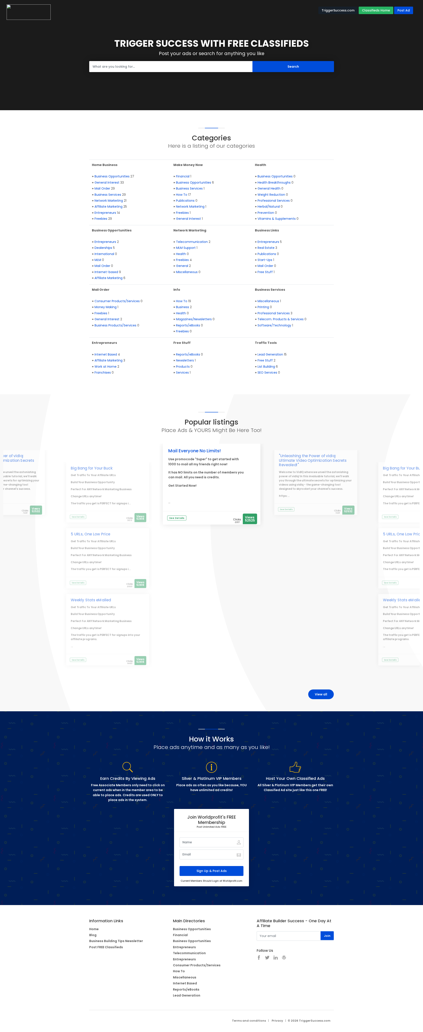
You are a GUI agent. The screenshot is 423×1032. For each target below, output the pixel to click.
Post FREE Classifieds (106, 947)
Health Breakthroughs (274, 182)
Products (183, 366)
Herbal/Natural (269, 206)
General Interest (107, 182)
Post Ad (403, 10)
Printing (263, 307)
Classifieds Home (376, 10)
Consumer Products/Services (117, 301)
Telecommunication (192, 242)
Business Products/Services (115, 325)
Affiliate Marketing (108, 206)
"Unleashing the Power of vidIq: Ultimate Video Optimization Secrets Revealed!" (313, 460)
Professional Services (274, 200)
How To (181, 194)
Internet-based (106, 272)
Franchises (103, 372)
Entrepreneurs (105, 212)
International (104, 254)
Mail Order (102, 188)
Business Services (108, 194)
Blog (92, 935)
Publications (185, 200)
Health (181, 254)
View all (321, 694)
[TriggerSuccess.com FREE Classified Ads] (29, 12)
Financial (182, 176)
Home (94, 929)
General (182, 266)
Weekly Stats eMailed (91, 600)
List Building (266, 366)
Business (182, 307)
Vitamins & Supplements (277, 218)
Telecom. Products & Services (281, 319)
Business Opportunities (112, 176)
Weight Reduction (271, 194)
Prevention (266, 212)
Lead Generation (270, 354)
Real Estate (266, 248)
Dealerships (103, 248)
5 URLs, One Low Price (90, 534)
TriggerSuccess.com (338, 10)
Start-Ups (265, 260)
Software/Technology (274, 325)
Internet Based (106, 354)
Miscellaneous (187, 272)
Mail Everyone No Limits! (194, 451)
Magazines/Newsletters (194, 319)
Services (182, 372)
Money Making (106, 307)
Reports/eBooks (188, 325)
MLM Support (186, 248)
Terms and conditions (249, 1021)
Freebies (101, 218)
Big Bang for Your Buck (92, 468)
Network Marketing (109, 200)
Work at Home (106, 366)
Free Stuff (265, 272)
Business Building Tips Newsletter (116, 941)
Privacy (277, 1021)
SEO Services (267, 372)
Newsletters (185, 360)
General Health (269, 188)
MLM (98, 260)
